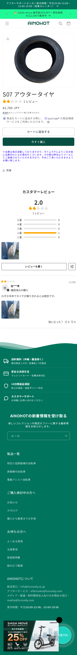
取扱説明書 (13, 557)
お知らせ (12, 502)
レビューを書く (34, 266)
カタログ (12, 510)
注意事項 (12, 549)
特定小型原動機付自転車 (21, 463)
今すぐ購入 (38, 142)
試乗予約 (62, 635)
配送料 (5, 112)
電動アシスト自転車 (18, 479)
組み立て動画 (15, 565)
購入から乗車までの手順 (21, 518)
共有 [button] (8, 170)
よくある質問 (15, 541)
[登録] (66, 436)
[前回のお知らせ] (7, 14)
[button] (7, 23)
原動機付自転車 (16, 471)
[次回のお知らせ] (70, 14)
